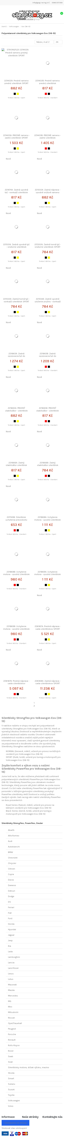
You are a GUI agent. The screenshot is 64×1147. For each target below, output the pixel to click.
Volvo (10, 1106)
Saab (10, 1056)
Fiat (10, 913)
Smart (11, 1078)
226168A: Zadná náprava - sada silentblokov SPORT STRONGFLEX (47, 683)
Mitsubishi (13, 1012)
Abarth (11, 830)
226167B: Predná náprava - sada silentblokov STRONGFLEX (16, 683)
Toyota (11, 1095)
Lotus (10, 979)
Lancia (11, 962)
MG (9, 1001)
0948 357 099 (57, 3)
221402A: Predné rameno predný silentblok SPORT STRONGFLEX (16, 83)
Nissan (11, 1018)
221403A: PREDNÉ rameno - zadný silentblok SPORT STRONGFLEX (16, 138)
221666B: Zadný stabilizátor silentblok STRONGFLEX (47, 465)
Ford (10, 918)
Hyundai (12, 929)
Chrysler (12, 863)
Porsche (12, 1034)
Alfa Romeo (13, 835)
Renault (11, 1040)
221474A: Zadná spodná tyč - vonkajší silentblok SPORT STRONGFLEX (16, 192)
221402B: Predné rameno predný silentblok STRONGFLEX (47, 83)
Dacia (11, 880)
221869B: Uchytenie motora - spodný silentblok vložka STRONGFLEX (16, 629)
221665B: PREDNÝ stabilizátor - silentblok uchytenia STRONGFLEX (47, 410)
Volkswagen (14, 1100)
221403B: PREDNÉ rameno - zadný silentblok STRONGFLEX (47, 138)
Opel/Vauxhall (15, 1023)
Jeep (10, 940)
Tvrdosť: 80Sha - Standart (47, 98)
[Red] (46, 94)
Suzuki (11, 1089)
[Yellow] (18, 94)
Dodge (11, 896)
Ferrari (11, 907)
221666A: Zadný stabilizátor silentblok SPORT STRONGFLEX (16, 465)
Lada (10, 951)
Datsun (11, 891)
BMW (10, 852)
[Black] (15, 94)
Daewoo (12, 885)
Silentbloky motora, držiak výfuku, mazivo (28, 1067)
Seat (10, 1062)
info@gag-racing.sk (40, 3)
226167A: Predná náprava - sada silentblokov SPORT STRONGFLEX (48, 629)
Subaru (11, 1084)
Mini (10, 1006)
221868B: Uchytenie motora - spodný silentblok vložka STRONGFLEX (16, 574)
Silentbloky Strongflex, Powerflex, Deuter (22, 823)
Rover (11, 1051)
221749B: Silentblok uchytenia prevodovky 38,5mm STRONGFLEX (16, 520)
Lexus (11, 973)
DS (9, 902)
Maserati (12, 984)
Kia (9, 946)
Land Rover (13, 968)
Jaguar (11, 935)
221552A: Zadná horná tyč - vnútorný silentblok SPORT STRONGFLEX (47, 247)
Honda (11, 924)
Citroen (11, 869)
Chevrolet (12, 857)
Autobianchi (14, 846)
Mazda (11, 990)
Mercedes (13, 995)
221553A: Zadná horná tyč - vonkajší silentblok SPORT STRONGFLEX (16, 301)
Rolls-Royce (14, 1045)
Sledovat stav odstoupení (14, 1128)
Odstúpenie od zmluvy (15, 1123)
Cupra (11, 874)
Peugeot (12, 1029)
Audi (10, 841)
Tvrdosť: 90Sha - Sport (16, 98)
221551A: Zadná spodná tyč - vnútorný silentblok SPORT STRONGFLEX (16, 247)
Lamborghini (14, 957)
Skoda (11, 1073)
